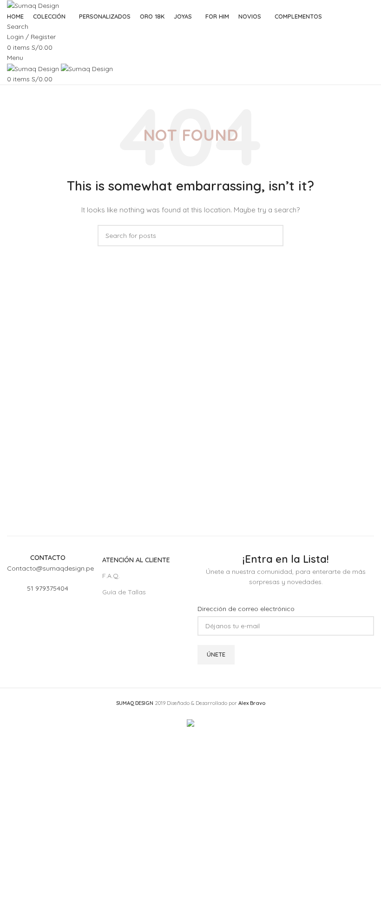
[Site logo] (33, 5)
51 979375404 (47, 588)
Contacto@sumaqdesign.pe (50, 568)
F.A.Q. (111, 576)
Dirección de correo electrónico (246, 609)
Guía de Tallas (124, 592)
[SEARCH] (272, 235)
